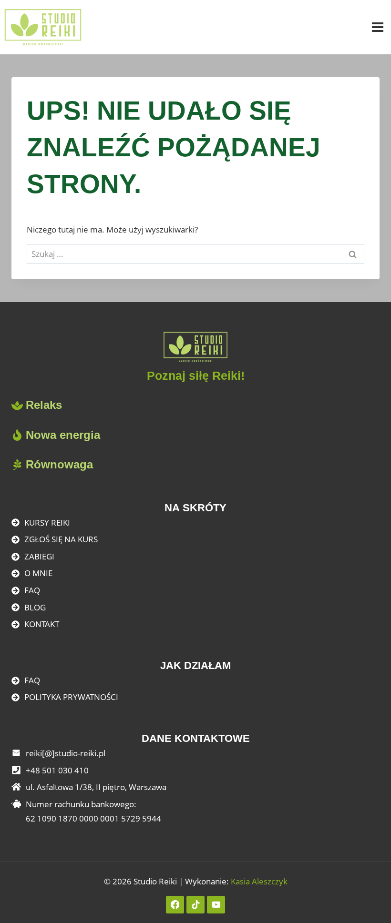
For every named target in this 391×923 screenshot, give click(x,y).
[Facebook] (175, 904)
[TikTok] (195, 904)
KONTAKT (41, 624)
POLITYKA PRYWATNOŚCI (71, 696)
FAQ (32, 590)
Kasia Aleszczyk (259, 881)
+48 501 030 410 (57, 770)
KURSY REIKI (47, 522)
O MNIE (38, 573)
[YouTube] (216, 904)
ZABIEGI (39, 556)
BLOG (35, 607)
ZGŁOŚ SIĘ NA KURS (61, 539)
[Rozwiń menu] (379, 27)
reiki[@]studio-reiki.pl (65, 753)
